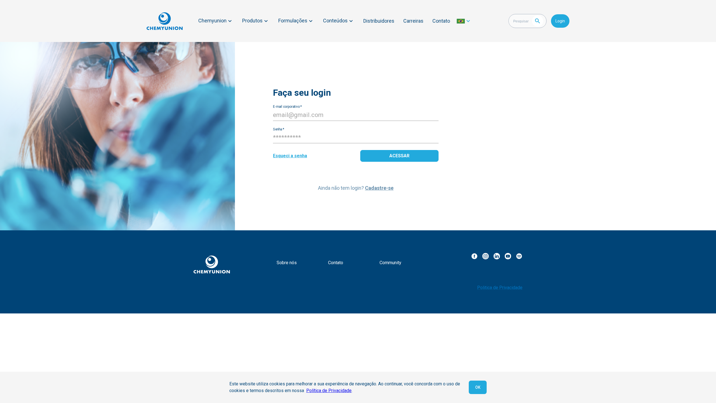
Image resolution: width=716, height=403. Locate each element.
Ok (478, 387)
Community (390, 262)
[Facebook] (474, 256)
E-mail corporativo (287, 106)
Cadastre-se (379, 188)
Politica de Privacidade (499, 287)
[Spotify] (519, 256)
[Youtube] (508, 256)
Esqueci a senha (290, 155)
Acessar (399, 155)
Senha (278, 129)
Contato (441, 21)
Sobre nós (287, 262)
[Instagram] (485, 256)
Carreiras (413, 21)
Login (560, 21)
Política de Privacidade (329, 390)
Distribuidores (378, 21)
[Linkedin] (496, 256)
